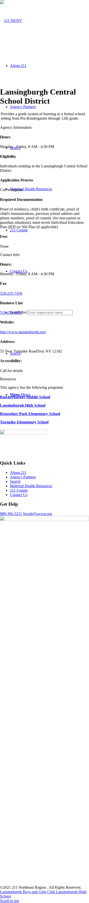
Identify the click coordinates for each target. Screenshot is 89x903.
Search (15, 481)
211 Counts (19, 490)
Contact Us (18, 495)
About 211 (18, 472)
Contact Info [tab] (10, 255)
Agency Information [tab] (16, 127)
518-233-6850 (11, 312)
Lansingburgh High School (22, 405)
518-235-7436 (11, 293)
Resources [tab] (8, 379)
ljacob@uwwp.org (37, 514)
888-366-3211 (11, 514)
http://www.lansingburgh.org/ (23, 332)
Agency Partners (23, 477)
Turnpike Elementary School (24, 422)
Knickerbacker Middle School (25, 397)
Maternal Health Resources (31, 486)
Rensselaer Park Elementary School (30, 414)
